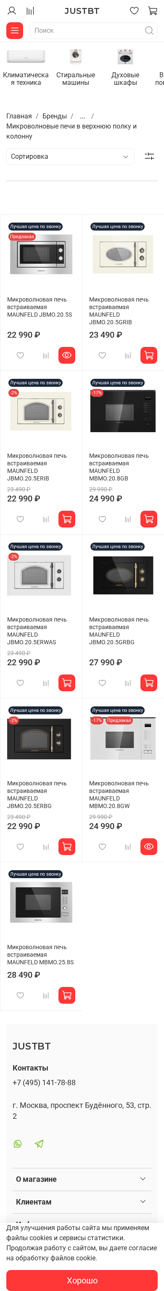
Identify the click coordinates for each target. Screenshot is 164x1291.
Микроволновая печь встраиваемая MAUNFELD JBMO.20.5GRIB (119, 311)
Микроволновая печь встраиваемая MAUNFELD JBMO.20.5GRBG (119, 631)
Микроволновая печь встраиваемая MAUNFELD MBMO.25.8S (40, 955)
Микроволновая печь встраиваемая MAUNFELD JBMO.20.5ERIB (37, 467)
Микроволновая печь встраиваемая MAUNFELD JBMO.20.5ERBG (37, 795)
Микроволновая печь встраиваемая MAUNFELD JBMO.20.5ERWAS (37, 631)
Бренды (54, 116)
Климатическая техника (26, 79)
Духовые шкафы (125, 79)
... (82, 116)
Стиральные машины (75, 79)
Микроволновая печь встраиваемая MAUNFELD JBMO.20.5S (39, 307)
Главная (19, 116)
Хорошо (82, 1280)
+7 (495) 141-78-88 (44, 1082)
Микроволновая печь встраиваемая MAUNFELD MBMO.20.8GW (119, 795)
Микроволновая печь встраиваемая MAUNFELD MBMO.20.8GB (119, 467)
